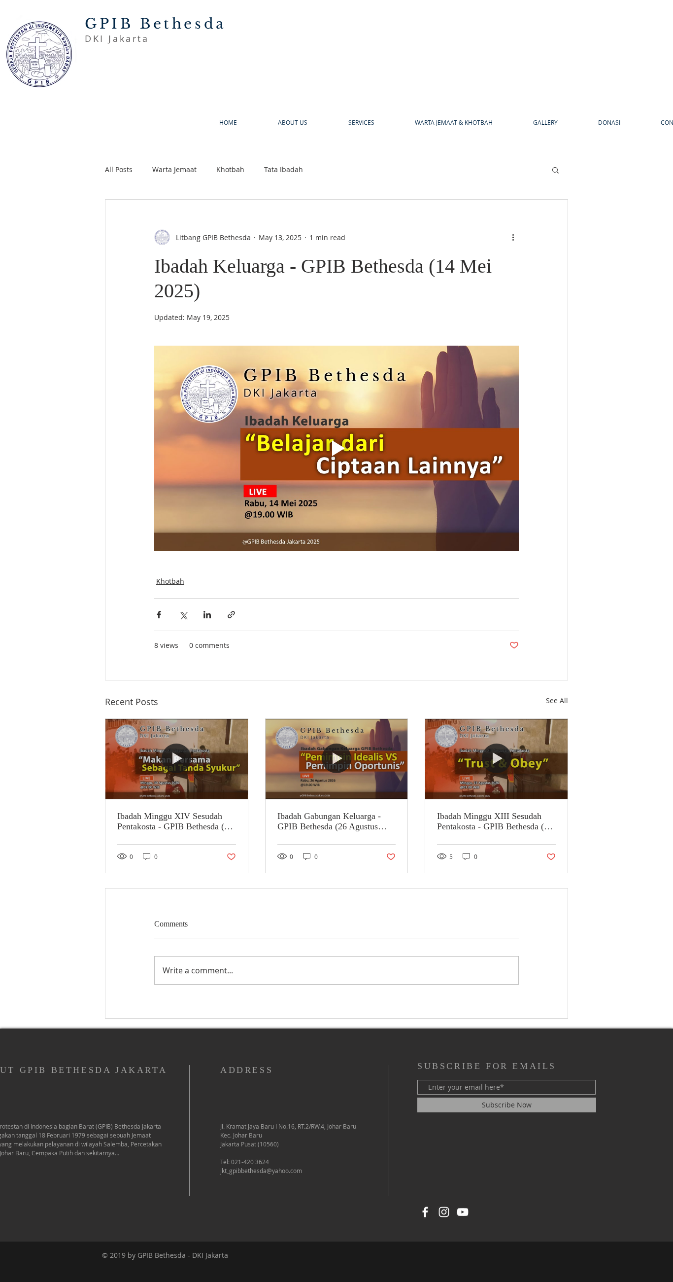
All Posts (119, 169)
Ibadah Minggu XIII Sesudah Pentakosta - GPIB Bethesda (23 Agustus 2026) (495, 821)
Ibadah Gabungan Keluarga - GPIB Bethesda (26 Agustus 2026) (329, 821)
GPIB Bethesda (156, 24)
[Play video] (336, 448)
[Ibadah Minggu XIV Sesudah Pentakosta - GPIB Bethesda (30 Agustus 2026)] (176, 759)
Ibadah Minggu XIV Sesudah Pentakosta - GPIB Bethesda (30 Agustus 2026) (175, 821)
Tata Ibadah (283, 169)
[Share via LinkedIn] (207, 614)
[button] (555, 170)
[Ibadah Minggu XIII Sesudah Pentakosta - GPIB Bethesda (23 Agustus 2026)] (496, 759)
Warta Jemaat (174, 169)
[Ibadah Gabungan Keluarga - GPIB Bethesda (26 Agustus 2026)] (337, 759)
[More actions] (513, 237)
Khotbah (230, 169)
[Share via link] (231, 614)
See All (557, 700)
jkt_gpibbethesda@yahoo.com (261, 1171)
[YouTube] (463, 1212)
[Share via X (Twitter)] (183, 614)
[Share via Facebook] (159, 614)
